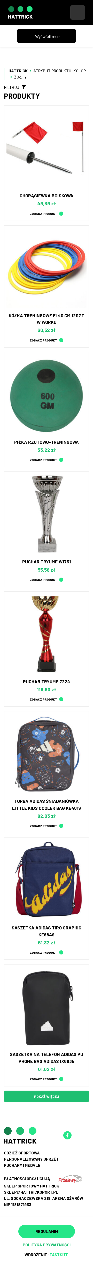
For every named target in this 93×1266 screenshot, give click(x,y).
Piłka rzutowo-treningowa (46, 442)
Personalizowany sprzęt (31, 1158)
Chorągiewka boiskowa (46, 195)
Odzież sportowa (22, 1152)
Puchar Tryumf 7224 (46, 681)
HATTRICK (18, 70)
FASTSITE (59, 1254)
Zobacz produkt (43, 213)
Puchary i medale (22, 1165)
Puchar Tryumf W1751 (46, 561)
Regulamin (46, 1231)
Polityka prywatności (47, 1244)
